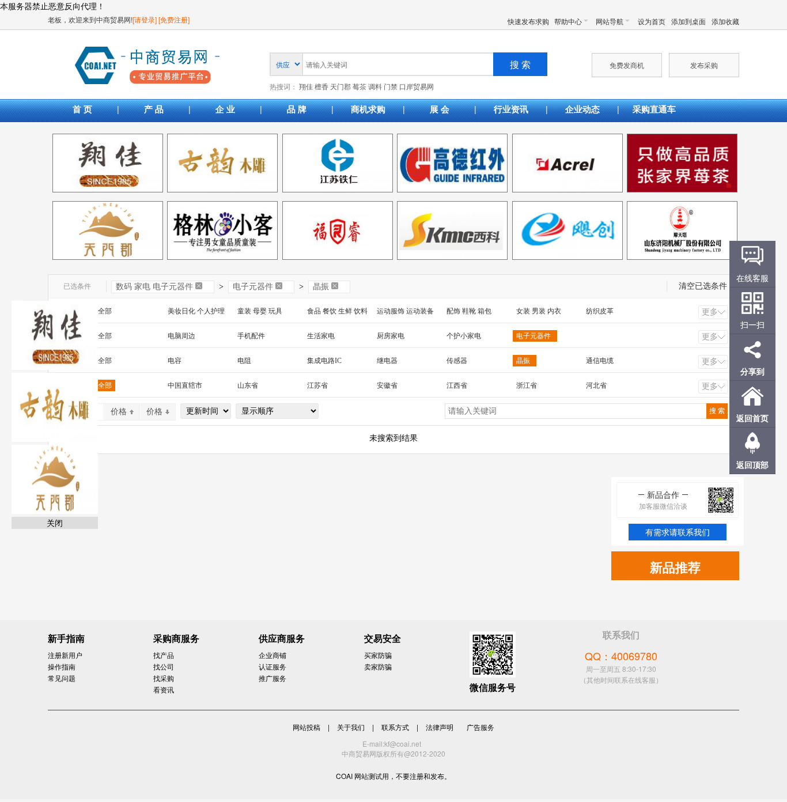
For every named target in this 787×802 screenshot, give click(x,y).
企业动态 (582, 109)
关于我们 (351, 727)
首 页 (82, 109)
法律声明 (439, 727)
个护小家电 (464, 336)
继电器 (387, 361)
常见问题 (61, 678)
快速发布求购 (528, 21)
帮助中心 (568, 21)
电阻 (244, 361)
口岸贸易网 (147, 66)
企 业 (225, 109)
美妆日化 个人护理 (196, 311)
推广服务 (272, 678)
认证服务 (272, 666)
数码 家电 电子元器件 (154, 286)
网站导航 (609, 21)
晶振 (321, 286)
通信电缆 (600, 361)
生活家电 (321, 336)
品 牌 (297, 109)
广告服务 (480, 727)
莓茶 (359, 87)
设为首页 (651, 21)
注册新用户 (65, 655)
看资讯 (163, 689)
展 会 (439, 109)
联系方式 (395, 727)
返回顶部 (752, 464)
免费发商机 (627, 65)
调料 (375, 87)
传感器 (457, 361)
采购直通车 (654, 109)
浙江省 (526, 385)
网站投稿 (306, 727)
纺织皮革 (600, 311)
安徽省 (387, 385)
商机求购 (368, 109)
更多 (710, 312)
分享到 (752, 371)
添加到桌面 (688, 21)
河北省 (596, 385)
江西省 (457, 385)
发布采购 (704, 65)
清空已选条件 (703, 286)
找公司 (163, 666)
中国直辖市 (185, 385)
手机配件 (251, 336)
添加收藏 (725, 21)
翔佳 (306, 87)
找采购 (163, 678)
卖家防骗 (378, 666)
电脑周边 (181, 336)
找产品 (163, 655)
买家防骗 (378, 655)
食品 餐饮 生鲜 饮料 (337, 311)
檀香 (321, 87)
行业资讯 (511, 109)
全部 (105, 311)
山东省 (247, 385)
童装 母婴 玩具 (259, 311)
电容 (174, 361)
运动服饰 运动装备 (405, 311)
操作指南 (61, 666)
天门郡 (340, 87)
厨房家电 (390, 336)
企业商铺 (272, 655)
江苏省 (317, 385)
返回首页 (752, 417)
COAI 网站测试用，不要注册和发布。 (393, 776)
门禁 (391, 87)
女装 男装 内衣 (538, 311)
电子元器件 (253, 286)
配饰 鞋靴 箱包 (469, 311)
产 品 (154, 109)
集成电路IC (324, 361)
